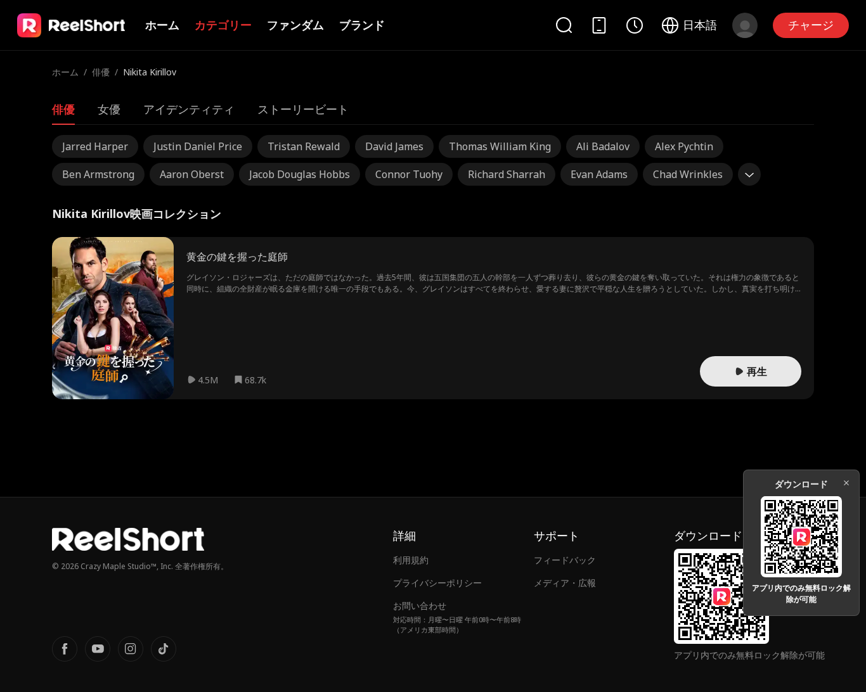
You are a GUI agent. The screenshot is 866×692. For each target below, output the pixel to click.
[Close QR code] (846, 483)
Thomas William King (500, 146)
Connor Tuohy (409, 174)
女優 (109, 109)
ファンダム (295, 24)
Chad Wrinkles (688, 174)
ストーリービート (303, 109)
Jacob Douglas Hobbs (299, 174)
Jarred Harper (95, 146)
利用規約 (411, 560)
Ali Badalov (603, 146)
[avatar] (745, 25)
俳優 (101, 72)
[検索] (563, 25)
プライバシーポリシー (437, 583)
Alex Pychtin (684, 146)
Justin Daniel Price (197, 146)
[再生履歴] (634, 25)
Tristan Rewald (304, 146)
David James (394, 146)
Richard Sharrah (506, 174)
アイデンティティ (189, 109)
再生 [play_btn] (757, 371)
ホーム (162, 24)
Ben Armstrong (98, 174)
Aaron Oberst (192, 174)
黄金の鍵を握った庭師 (237, 257)
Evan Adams (599, 174)
